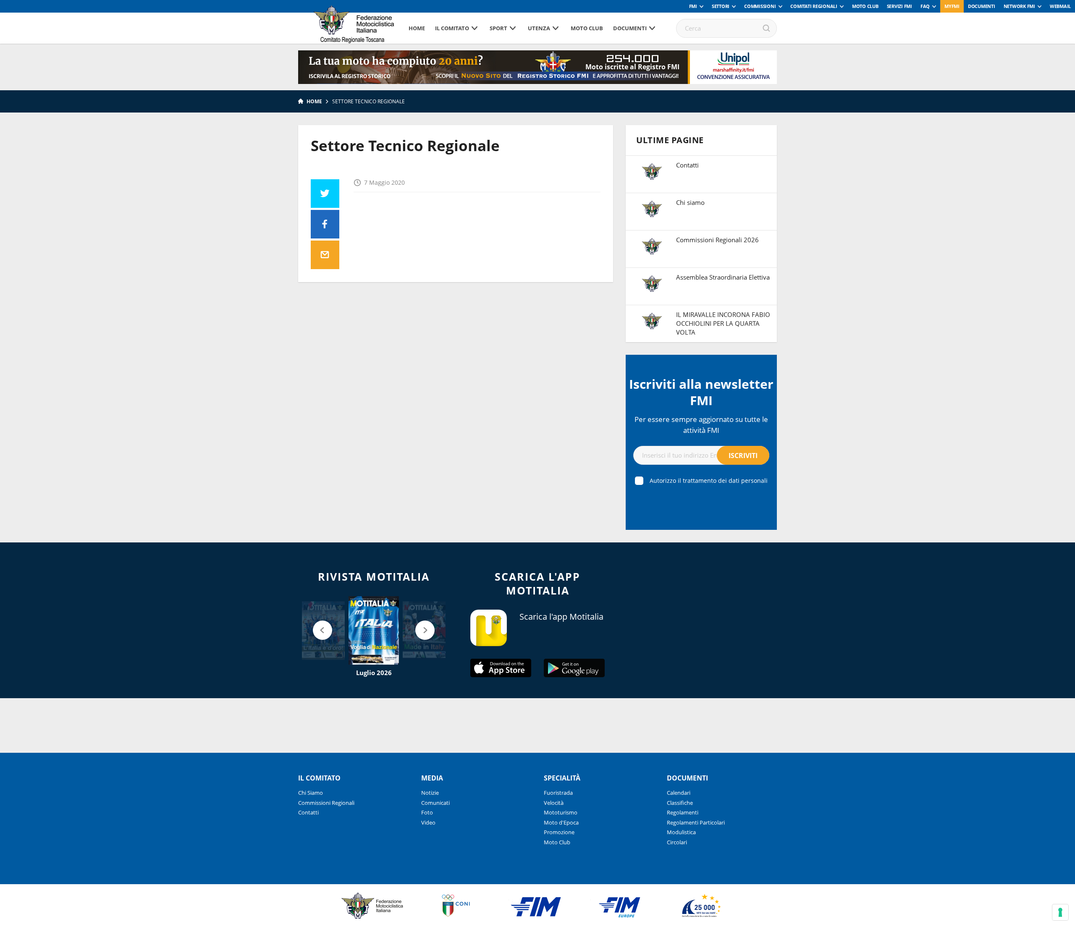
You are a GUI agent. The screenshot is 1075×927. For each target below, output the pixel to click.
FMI (693, 6)
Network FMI (1019, 6)
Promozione (559, 832)
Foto (427, 812)
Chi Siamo (310, 792)
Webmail (1060, 6)
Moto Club (865, 6)
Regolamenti (682, 812)
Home (417, 28)
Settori (720, 6)
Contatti (687, 165)
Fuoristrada (558, 792)
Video (428, 822)
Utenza (539, 28)
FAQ (925, 6)
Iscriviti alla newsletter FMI (701, 392)
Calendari (678, 792)
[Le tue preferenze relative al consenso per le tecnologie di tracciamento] (1060, 912)
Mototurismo (560, 812)
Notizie (430, 792)
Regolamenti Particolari (696, 822)
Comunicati (435, 803)
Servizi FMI (899, 6)
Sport (498, 28)
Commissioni (760, 6)
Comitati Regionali (813, 6)
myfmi (952, 6)
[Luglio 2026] (374, 630)
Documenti (981, 6)
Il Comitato (452, 28)
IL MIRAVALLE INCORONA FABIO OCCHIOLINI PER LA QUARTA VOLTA (723, 323)
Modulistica (681, 832)
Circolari (677, 842)
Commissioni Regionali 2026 (717, 240)
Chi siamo (690, 202)
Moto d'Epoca (561, 822)
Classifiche (680, 803)
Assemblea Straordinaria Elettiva (723, 277)
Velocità (554, 803)
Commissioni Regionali (326, 803)
